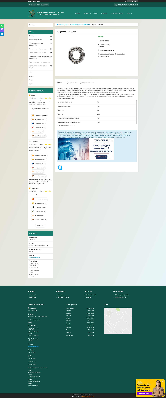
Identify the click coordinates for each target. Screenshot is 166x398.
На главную (32, 295)
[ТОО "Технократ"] (32, 13)
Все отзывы (40, 225)
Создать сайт (31, 1)
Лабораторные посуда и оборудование (36, 44)
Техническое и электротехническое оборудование (39, 57)
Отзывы (31, 76)
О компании (32, 297)
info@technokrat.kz (34, 257)
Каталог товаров (91, 295)
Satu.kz (90, 394)
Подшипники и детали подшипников (80, 24)
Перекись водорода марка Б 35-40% (40, 109)
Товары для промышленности (37, 52)
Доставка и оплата (117, 13)
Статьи (31, 80)
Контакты (104, 13)
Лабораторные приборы (122, 295)
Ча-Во (30, 84)
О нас (95, 13)
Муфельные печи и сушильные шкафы (38, 66)
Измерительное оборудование (38, 49)
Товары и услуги (63, 24)
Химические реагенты (35, 39)
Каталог (86, 13)
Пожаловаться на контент (87, 396)
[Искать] (51, 25)
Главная (77, 13)
